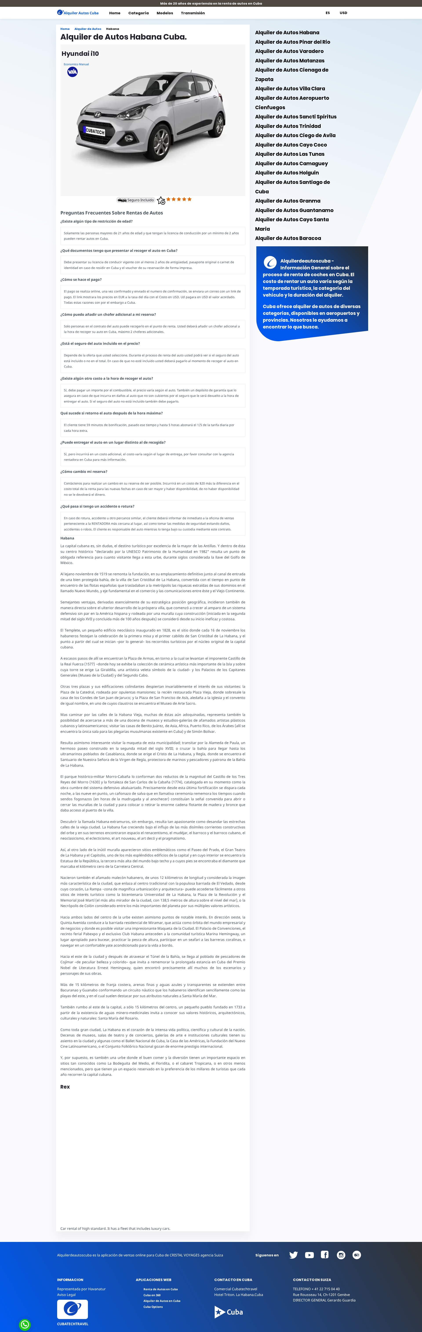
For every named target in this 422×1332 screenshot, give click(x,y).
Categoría (138, 13)
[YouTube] (293, 1255)
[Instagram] (341, 1255)
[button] (160, 200)
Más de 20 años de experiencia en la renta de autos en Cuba (211, 3)
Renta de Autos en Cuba (161, 1289)
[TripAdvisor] (357, 1255)
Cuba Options (153, 1307)
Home (114, 13)
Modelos (165, 13)
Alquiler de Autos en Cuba (162, 1301)
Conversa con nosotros (54, 1324)
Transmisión (193, 13)
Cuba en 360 (152, 1295)
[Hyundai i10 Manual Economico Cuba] (152, 120)
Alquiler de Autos (88, 29)
